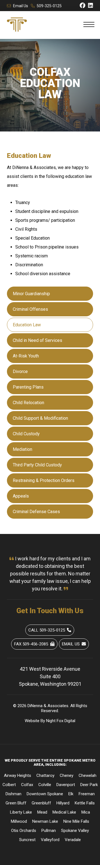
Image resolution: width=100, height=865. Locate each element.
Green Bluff (16, 803)
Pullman (48, 830)
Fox (60, 720)
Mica (85, 812)
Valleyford (50, 839)
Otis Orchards (23, 830)
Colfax (27, 784)
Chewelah (87, 775)
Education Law (27, 324)
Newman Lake (45, 821)
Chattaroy (45, 775)
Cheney (66, 775)
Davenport (65, 784)
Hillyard (62, 803)
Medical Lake (64, 812)
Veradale (73, 839)
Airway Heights (17, 775)
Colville (44, 784)
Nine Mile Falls (76, 821)
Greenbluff (41, 803)
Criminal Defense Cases (36, 511)
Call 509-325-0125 (46, 630)
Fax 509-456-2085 (31, 644)
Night (51, 720)
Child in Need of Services (37, 340)
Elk (70, 793)
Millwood (19, 821)
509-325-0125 (49, 6)
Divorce (20, 371)
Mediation (22, 449)
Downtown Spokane (45, 793)
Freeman (87, 793)
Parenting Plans (28, 387)
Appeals (21, 496)
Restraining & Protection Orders (43, 480)
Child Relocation (28, 402)
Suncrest (27, 839)
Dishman (13, 793)
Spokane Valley (75, 830)
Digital (69, 720)
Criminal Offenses (30, 309)
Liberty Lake (21, 812)
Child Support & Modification (40, 418)
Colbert (9, 784)
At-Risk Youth (26, 356)
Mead (42, 812)
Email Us (20, 6)
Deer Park (89, 784)
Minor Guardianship (31, 293)
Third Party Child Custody (37, 465)
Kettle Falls (85, 803)
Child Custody (26, 433)
